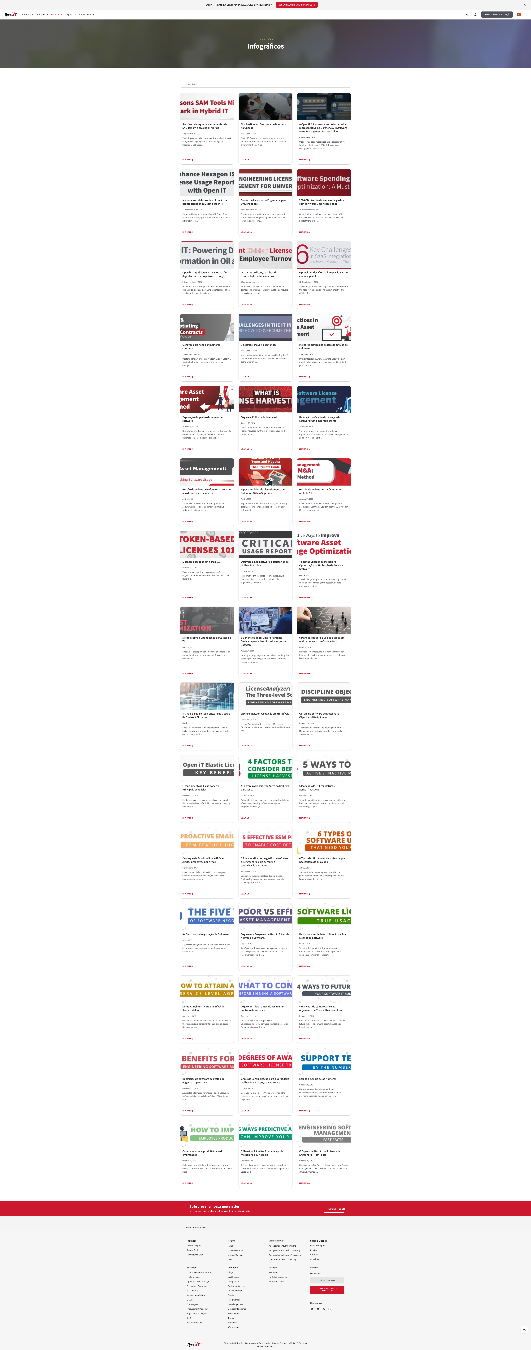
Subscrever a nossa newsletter (327, 1289)
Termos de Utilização (233, 1343)
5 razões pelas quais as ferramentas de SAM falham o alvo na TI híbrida (204, 126)
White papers (234, 1327)
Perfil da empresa (318, 1245)
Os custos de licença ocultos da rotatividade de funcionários (259, 274)
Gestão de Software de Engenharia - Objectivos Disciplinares (320, 715)
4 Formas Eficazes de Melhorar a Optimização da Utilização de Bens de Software (321, 565)
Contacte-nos (85, 14)
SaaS (189, 1318)
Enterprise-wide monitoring (200, 1272)
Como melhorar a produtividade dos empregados (203, 1153)
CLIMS (231, 1259)
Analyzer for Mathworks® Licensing (285, 1255)
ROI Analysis (192, 1290)
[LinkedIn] (312, 1309)
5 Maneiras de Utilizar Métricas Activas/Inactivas (317, 788)
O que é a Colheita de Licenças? (259, 417)
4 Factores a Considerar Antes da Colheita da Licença (265, 788)
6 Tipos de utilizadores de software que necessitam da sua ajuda (322, 860)
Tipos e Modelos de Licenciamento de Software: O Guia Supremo (263, 491)
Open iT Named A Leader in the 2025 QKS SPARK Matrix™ (239, 5)
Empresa (69, 14)
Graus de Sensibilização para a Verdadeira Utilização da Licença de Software (265, 1080)
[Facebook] (324, 1309)
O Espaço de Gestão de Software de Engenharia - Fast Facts (319, 1153)
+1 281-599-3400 (327, 1280)
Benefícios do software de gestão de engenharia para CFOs (203, 1080)
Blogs (230, 1272)
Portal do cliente (276, 1281)
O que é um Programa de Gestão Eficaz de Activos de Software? (265, 936)
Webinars (232, 1322)
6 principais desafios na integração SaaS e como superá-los (323, 274)
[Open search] (467, 15)
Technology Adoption (197, 1286)
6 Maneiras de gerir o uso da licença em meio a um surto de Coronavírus (321, 639)
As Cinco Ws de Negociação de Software (205, 934)
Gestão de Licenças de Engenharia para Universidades (263, 202)
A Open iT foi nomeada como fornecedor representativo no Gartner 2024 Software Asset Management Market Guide (323, 127)
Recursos (55, 14)
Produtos (26, 14)
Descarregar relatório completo (297, 4)
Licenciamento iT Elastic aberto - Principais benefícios (201, 788)
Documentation (235, 1290)
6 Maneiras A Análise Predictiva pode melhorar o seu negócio (262, 1153)
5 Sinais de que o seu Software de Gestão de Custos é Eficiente (206, 715)
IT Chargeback (193, 1277)
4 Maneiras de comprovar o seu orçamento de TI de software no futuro (321, 1008)
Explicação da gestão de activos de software (202, 419)
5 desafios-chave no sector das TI (260, 345)
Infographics (234, 1299)
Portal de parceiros (278, 1277)
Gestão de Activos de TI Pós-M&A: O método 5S (320, 491)
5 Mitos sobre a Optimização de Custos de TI (206, 639)
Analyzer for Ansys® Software (282, 1245)
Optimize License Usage (198, 1281)
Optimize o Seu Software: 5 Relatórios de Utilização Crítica (265, 563)
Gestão (313, 1250)
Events (231, 1295)
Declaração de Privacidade (257, 1343)
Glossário (314, 1267)
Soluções (41, 14)
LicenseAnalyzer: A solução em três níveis (265, 714)
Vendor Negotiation (196, 1295)
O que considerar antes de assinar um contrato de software (262, 1008)
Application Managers (197, 1313)
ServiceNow (233, 1313)
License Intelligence (237, 1308)
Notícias (314, 1254)
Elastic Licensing (194, 1322)
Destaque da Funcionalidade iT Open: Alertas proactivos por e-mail (204, 860)
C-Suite (190, 1299)
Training (232, 1318)
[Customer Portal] (475, 15)
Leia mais (186, 159)
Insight (231, 1245)
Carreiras (314, 1259)
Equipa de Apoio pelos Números (317, 1079)
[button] (497, 14)
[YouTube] (318, 1309)
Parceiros (273, 1272)
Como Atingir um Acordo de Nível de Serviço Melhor (203, 1008)
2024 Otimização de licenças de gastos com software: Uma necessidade (321, 202)
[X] (330, 1309)
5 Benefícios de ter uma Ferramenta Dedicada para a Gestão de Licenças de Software (263, 641)
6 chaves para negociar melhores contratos (201, 346)
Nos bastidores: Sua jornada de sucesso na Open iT (264, 126)
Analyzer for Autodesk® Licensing (284, 1250)
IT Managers (192, 1304)
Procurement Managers (198, 1308)
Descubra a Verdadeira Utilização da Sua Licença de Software (322, 936)
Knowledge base (235, 1304)
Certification (233, 1277)
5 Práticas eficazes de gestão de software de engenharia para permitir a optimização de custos (264, 862)
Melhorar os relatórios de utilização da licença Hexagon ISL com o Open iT (204, 202)
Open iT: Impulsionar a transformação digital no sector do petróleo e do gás (204, 274)
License (235, 1250)
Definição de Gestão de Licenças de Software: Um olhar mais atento (319, 419)
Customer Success (236, 1286)
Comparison (233, 1281)
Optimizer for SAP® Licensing (282, 1259)
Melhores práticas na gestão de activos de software (323, 346)
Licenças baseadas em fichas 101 (201, 562)
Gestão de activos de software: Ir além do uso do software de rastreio (206, 491)
